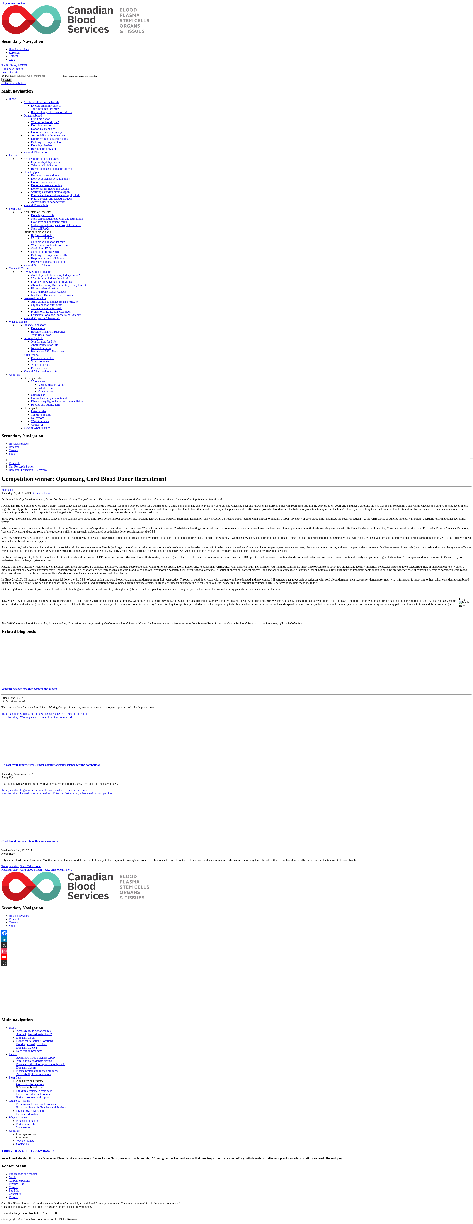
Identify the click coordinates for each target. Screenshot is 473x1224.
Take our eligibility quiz (45, 108)
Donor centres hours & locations (50, 188)
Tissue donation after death (46, 308)
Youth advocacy (40, 364)
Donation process (41, 125)
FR (26, 65)
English (5, 65)
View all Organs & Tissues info (42, 318)
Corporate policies (19, 1180)
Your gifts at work (41, 334)
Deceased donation (35, 298)
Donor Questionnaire (43, 182)
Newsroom (37, 418)
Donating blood (33, 115)
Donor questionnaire (43, 128)
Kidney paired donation (45, 288)
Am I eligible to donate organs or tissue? (54, 301)
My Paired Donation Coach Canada (52, 295)
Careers (13, 55)
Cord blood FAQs (41, 248)
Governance (45, 391)
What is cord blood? (43, 238)
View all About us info (37, 427)
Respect (13, 1197)
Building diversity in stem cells (49, 255)
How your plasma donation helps (50, 178)
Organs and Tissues (31, 713)
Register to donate (41, 235)
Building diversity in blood (46, 142)
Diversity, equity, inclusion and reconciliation (57, 401)
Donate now (38, 328)
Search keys (8, 75)
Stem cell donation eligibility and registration (57, 218)
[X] (236, 945)
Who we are (38, 381)
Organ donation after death (46, 305)
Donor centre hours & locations (49, 138)
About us (14, 374)
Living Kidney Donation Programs (51, 281)
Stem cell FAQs (40, 228)
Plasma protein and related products (51, 198)
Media (12, 1177)
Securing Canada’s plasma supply (50, 192)
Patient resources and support (48, 261)
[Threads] (236, 963)
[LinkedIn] (236, 939)
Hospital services (19, 49)
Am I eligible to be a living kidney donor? (55, 275)
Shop (12, 59)
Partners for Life (33, 338)
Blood (12, 98)
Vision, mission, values (51, 384)
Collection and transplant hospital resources (56, 225)
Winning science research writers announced (29, 688)
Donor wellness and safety (46, 132)
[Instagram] (236, 951)
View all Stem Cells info (38, 265)
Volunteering (31, 354)
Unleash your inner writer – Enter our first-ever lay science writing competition (51, 764)
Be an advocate (40, 368)
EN (22, 65)
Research (14, 52)
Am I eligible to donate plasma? (42, 158)
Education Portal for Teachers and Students (56, 314)
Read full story (36, 717)
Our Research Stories (21, 466)
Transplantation (10, 713)
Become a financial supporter (48, 331)
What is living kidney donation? (49, 278)
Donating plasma (33, 172)
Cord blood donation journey (48, 241)
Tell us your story (41, 414)
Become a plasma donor (45, 175)
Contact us (37, 424)
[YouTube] (236, 957)
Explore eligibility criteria (46, 105)
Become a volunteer (42, 358)
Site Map (14, 1190)
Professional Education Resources (51, 311)
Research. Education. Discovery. (28, 469)
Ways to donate (18, 321)
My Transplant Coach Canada (48, 291)
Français (15, 65)
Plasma (13, 155)
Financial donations (35, 324)
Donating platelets (41, 145)
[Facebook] (236, 933)
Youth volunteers (41, 361)
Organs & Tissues (19, 268)
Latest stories (38, 411)
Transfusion (73, 713)
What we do (45, 388)
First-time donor (40, 118)
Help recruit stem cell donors (47, 258)
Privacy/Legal (17, 1183)
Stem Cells (15, 208)
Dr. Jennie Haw (41, 493)
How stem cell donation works (49, 221)
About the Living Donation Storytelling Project (58, 285)
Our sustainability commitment (49, 398)
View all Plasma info (36, 205)
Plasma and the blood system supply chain (55, 195)
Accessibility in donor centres (48, 135)
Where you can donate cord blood (51, 245)
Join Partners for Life (43, 341)
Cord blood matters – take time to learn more (29, 841)
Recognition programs (44, 148)
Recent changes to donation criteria (51, 112)
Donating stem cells (42, 215)
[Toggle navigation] (471, 458)
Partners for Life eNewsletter (48, 351)
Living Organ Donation (37, 271)
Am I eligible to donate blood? (41, 102)
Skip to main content (13, 3)
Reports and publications (45, 404)
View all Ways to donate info (40, 371)
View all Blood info (35, 152)
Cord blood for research (45, 251)
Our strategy (38, 394)
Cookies (13, 1187)
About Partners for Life (44, 344)
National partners (41, 348)
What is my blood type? (45, 122)
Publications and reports (23, 1173)
